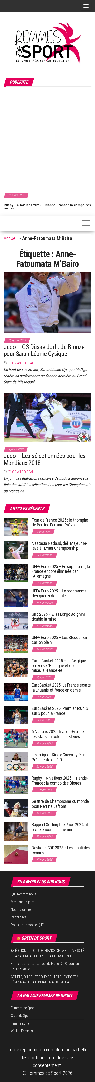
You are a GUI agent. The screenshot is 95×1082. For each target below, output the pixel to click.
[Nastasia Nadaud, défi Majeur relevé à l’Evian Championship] (16, 549)
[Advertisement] (47, 139)
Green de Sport (36, 938)
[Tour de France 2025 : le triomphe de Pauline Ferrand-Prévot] (16, 526)
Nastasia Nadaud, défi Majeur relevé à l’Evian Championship (60, 546)
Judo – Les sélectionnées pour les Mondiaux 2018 (45, 459)
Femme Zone (20, 1023)
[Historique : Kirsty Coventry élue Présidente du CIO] (16, 761)
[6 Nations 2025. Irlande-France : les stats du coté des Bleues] (16, 738)
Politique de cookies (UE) (28, 925)
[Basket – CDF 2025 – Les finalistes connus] (16, 854)
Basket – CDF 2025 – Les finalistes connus (61, 850)
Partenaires (18, 917)
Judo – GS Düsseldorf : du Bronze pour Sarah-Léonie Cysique (44, 350)
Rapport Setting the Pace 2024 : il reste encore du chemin (60, 827)
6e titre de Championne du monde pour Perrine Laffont (60, 804)
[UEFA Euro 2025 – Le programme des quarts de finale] (16, 597)
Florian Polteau (21, 363)
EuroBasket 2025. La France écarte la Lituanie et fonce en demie (61, 688)
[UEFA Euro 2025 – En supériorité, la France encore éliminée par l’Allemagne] (16, 573)
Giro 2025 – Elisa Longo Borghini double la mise (58, 617)
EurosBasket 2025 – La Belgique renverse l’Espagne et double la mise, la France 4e (59, 665)
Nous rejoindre (21, 909)
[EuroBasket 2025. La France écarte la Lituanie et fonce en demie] (16, 691)
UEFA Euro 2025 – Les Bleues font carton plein (60, 640)
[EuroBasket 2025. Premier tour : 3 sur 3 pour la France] (16, 715)
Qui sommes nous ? (24, 894)
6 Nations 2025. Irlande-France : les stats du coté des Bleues (58, 734)
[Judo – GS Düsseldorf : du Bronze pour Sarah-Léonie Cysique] (47, 302)
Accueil (11, 238)
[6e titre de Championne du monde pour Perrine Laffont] (16, 808)
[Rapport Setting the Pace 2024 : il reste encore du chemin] (16, 831)
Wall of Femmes (22, 1031)
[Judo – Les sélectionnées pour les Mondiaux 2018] (47, 417)
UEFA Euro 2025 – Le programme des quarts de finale (59, 593)
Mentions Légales (23, 902)
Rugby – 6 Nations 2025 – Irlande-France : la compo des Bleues (46, 207)
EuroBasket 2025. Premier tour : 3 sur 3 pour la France (60, 711)
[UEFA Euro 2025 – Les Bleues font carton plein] (16, 644)
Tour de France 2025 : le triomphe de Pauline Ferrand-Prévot (60, 522)
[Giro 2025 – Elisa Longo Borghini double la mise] (16, 620)
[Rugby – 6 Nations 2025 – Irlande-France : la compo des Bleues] (16, 784)
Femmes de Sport (23, 1008)
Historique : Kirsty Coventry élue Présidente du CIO (59, 757)
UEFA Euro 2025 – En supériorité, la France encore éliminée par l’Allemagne (61, 571)
